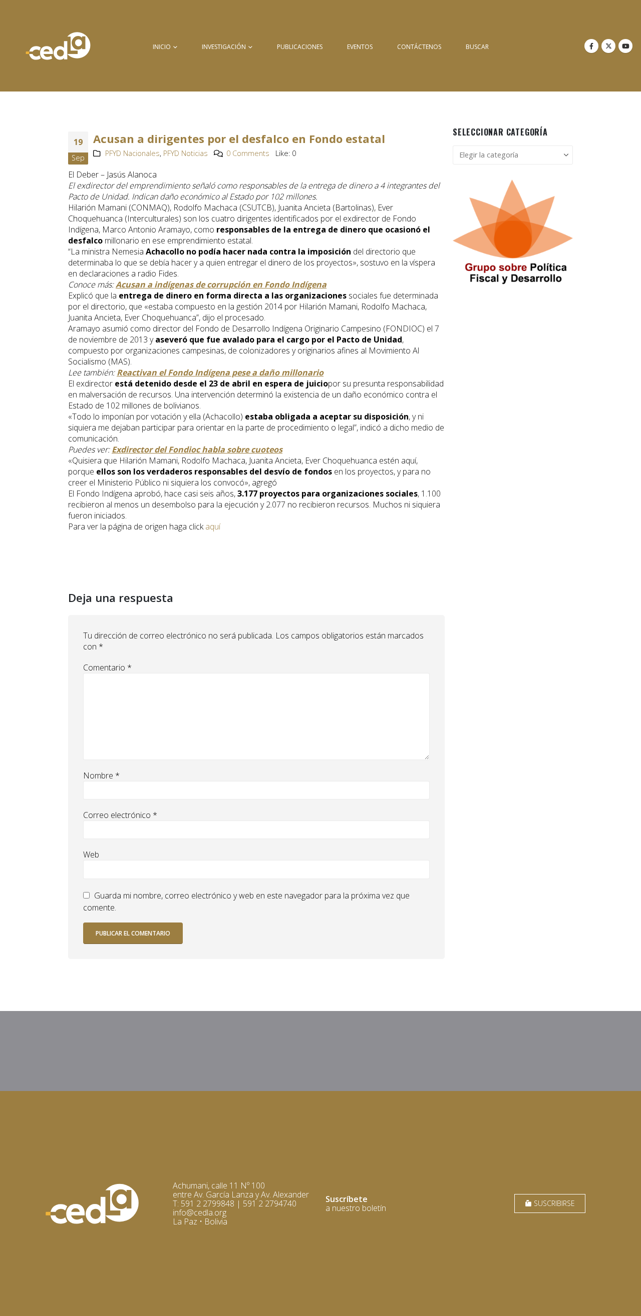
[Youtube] (625, 46)
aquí (212, 526)
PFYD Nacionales (132, 153)
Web (91, 854)
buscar (477, 46)
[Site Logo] (58, 46)
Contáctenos (419, 46)
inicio (162, 46)
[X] (608, 46)
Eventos (360, 46)
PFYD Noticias (185, 153)
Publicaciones (300, 46)
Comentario (107, 667)
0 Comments (247, 153)
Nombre (101, 775)
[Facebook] (591, 46)
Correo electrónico (120, 815)
